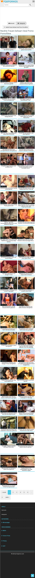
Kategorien (4, 514)
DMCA (4, 530)
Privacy (5, 541)
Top (32, 576)
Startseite (4, 510)
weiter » (7, 497)
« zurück (4, 492)
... (31, 492)
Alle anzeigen (6, 522)
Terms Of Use (6, 535)
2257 (4, 546)
